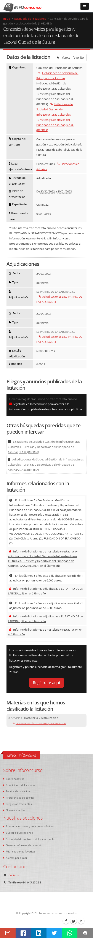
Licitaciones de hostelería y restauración (41, 723)
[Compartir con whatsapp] (70, 933)
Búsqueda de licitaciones (30, 19)
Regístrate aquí (46, 682)
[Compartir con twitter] (54, 933)
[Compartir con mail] (8, 933)
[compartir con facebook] (23, 933)
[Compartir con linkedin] (38, 933)
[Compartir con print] (85, 933)
